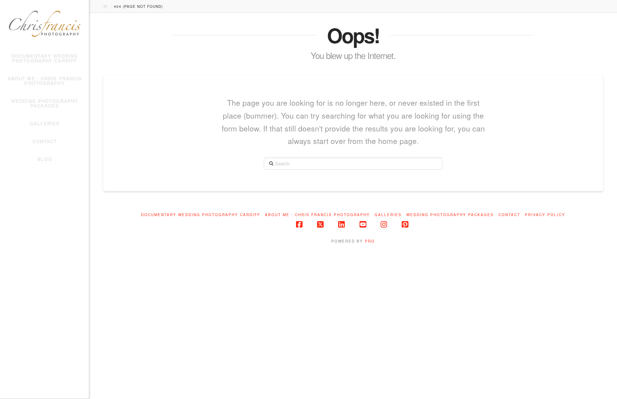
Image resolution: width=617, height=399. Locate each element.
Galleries (388, 215)
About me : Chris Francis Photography (317, 215)
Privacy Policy (545, 215)
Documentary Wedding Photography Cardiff (200, 215)
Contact (509, 215)
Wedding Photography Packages (450, 215)
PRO (370, 241)
